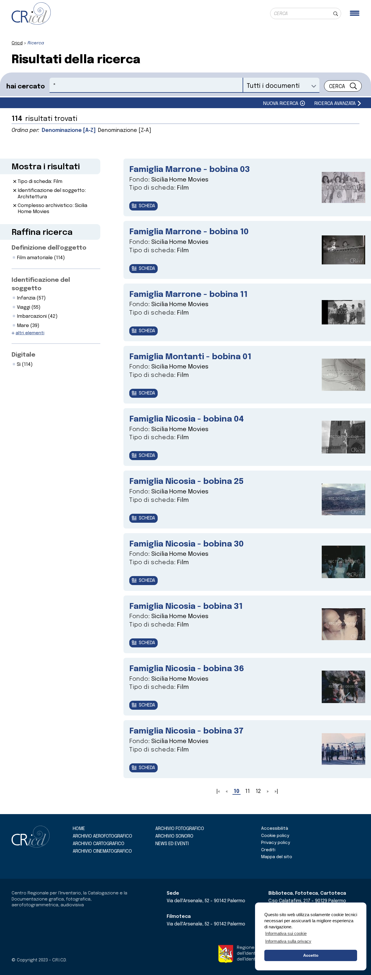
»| (276, 791)
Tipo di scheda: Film (40, 181)
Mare (28, 325)
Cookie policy (275, 836)
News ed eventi (172, 843)
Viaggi (29, 307)
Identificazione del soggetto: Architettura (52, 193)
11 (247, 791)
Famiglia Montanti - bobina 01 (190, 357)
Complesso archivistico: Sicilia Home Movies (52, 208)
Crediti (268, 850)
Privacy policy (275, 842)
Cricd (17, 43)
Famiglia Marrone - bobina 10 (189, 232)
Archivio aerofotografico (102, 836)
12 (258, 791)
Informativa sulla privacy (288, 941)
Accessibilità (274, 828)
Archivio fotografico (179, 828)
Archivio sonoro (174, 836)
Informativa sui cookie (286, 933)
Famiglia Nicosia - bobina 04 (186, 419)
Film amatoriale (41, 257)
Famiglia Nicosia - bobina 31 (186, 606)
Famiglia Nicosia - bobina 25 (186, 481)
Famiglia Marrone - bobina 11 (188, 294)
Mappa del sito (276, 857)
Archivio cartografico (98, 843)
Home (79, 828)
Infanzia (31, 298)
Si (25, 364)
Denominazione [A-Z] (69, 130)
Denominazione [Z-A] (124, 130)
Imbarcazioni (37, 316)
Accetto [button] (311, 955)
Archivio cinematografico (102, 851)
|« (218, 791)
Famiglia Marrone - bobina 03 (189, 170)
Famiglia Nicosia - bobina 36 (186, 669)
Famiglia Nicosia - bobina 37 (186, 731)
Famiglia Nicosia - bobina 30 (186, 544)
